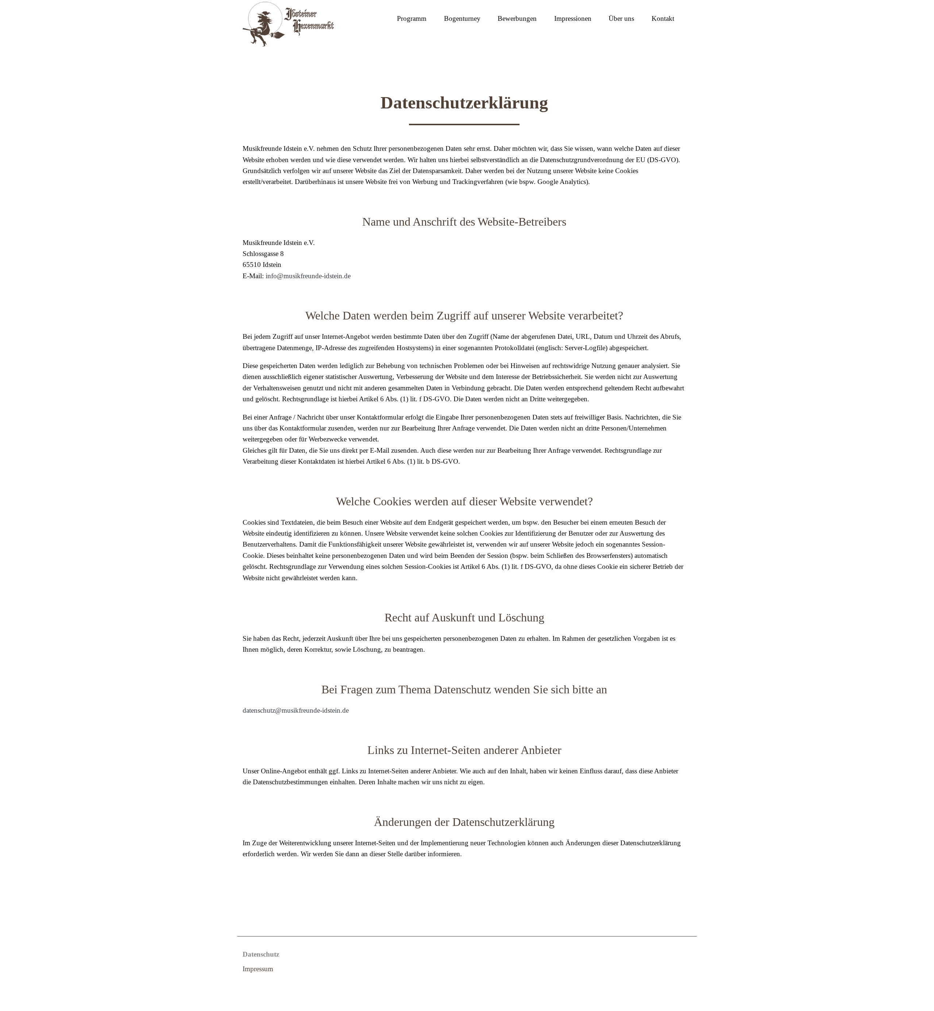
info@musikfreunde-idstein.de (308, 276)
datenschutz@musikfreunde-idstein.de (296, 710)
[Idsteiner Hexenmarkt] (288, 22)
